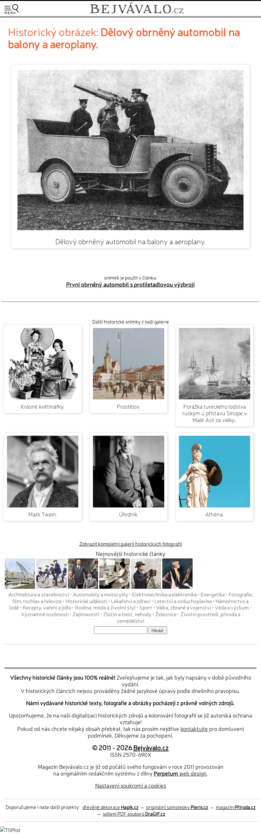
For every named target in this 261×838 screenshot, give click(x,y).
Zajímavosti (86, 613)
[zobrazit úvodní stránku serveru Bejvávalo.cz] (136, 12)
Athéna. (214, 514)
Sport (145, 607)
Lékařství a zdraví (131, 600)
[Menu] (11, 9)
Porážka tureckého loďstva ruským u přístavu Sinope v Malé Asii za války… (214, 413)
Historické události (86, 600)
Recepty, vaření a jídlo (47, 607)
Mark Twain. (42, 514)
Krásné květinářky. (43, 406)
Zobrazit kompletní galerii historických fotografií (130, 543)
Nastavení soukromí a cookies (130, 785)
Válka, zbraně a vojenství (183, 607)
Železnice (166, 613)
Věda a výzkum (232, 607)
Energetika (213, 594)
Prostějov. (128, 406)
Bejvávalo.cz (151, 747)
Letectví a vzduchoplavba (183, 600)
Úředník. (128, 514)
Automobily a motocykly (100, 594)
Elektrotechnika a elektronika (164, 594)
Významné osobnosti (45, 613)
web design (180, 773)
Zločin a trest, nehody (127, 613)
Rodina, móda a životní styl (105, 607)
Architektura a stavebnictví (38, 594)
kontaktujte (194, 728)
